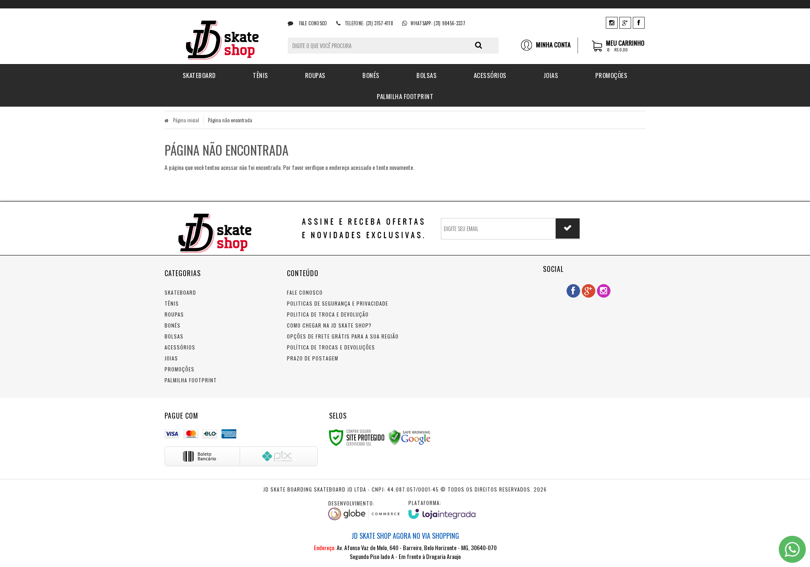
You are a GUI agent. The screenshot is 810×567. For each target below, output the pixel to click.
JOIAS (171, 358)
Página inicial (186, 120)
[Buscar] (478, 45)
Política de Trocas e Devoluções (331, 347)
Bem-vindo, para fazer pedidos (549, 46)
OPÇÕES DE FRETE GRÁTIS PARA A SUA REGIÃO (343, 336)
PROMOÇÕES (179, 369)
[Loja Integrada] (442, 509)
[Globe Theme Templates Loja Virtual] (364, 510)
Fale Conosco (312, 23)
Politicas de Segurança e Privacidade (337, 303)
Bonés (173, 325)
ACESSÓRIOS (180, 347)
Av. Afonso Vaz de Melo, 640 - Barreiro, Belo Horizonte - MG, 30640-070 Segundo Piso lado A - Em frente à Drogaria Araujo (405, 546)
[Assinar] (567, 228)
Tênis (172, 303)
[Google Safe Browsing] (410, 436)
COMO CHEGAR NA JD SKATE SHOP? (329, 325)
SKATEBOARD (180, 292)
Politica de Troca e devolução (328, 314)
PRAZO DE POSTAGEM (312, 358)
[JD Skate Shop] (220, 36)
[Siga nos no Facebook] (638, 22)
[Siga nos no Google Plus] (625, 22)
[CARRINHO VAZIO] (618, 50)
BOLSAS (174, 336)
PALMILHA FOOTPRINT (191, 380)
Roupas (174, 314)
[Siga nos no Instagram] (611, 22)
